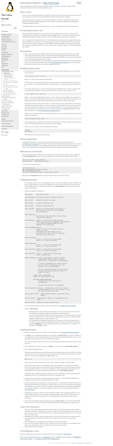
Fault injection (4, 63)
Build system (4, 111)
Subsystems (4, 48)
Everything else (5, 109)
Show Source (4, 135)
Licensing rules (5, 52)
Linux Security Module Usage (9, 93)
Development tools (5, 56)
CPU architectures (5, 123)
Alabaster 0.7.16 (81, 443)
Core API (3, 44)
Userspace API (4, 116)
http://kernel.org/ (51, 3)
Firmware (3, 119)
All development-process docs (8, 41)
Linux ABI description (8, 90)
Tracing (3, 61)
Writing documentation (6, 54)
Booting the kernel (6, 96)
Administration (5, 70)
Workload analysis (6, 107)
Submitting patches (5, 36)
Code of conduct (5, 38)
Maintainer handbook (6, 40)
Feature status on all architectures (10, 81)
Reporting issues (5, 112)
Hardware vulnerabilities (8, 91)
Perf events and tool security (9, 94)
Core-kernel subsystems (7, 101)
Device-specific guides (7, 105)
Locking (3, 50)
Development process (6, 34)
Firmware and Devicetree (7, 121)
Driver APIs (4, 46)
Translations (4, 128)
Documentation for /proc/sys (9, 85)
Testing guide (4, 58)
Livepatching (4, 65)
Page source (88, 443)
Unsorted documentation (7, 126)
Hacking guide (4, 60)
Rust (2, 67)
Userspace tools (5, 114)
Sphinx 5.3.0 (74, 443)
